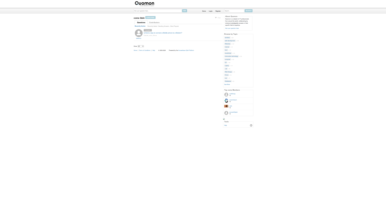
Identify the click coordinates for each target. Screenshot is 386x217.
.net (226, 69)
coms (150, 35)
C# (225, 62)
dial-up (155, 35)
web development (230, 41)
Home (204, 11)
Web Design (228, 72)
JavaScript (228, 53)
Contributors (154, 22)
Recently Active (140, 26)
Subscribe (150, 17)
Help (225, 125)
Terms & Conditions (144, 50)
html (226, 50)
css (226, 78)
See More (227, 84)
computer (227, 59)
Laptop (227, 66)
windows (227, 37)
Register (218, 11)
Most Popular (174, 26)
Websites (227, 44)
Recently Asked (152, 26)
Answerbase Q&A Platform (186, 50)
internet (146, 35)
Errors (226, 75)
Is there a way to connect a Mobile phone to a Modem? (163, 33)
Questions (141, 22)
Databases (228, 81)
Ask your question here (232, 28)
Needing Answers (163, 26)
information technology (231, 56)
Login (211, 11)
